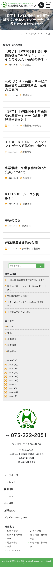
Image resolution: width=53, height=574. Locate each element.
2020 (11, 388)
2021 (10, 384)
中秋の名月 (13, 220)
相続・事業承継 (14, 534)
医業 (9, 546)
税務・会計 (12, 530)
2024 (10, 372)
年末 (9, 333)
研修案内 (27, 65)
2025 (10, 368)
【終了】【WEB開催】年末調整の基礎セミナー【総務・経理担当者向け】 (26, 115)
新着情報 (27, 95)
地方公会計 (12, 542)
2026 (10, 365)
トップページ (11, 475)
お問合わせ (10, 510)
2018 (10, 396)
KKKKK (10, 326)
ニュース (32, 34)
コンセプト (10, 482)
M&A (9, 538)
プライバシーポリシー (15, 517)
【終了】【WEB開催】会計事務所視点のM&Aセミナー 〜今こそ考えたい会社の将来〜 (26, 55)
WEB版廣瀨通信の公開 (21, 242)
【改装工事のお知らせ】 (19, 312)
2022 (10, 380)
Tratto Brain (27, 564)
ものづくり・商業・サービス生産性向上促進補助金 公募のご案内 (26, 85)
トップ (21, 34)
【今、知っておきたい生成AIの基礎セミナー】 (27, 304)
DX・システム (14, 550)
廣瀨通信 (26, 248)
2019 (10, 392)
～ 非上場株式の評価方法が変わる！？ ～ (27, 280)
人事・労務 (35, 530)
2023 (10, 376)
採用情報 (8, 489)
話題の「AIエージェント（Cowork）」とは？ (27, 288)
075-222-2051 (29, 435)
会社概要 (8, 503)
